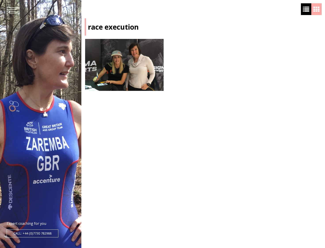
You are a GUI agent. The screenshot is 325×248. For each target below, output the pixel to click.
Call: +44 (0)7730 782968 (32, 233)
